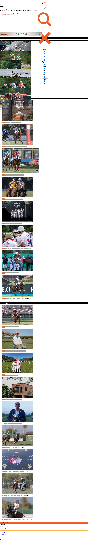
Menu (44, 1)
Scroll (1, 539)
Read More (3, 122)
